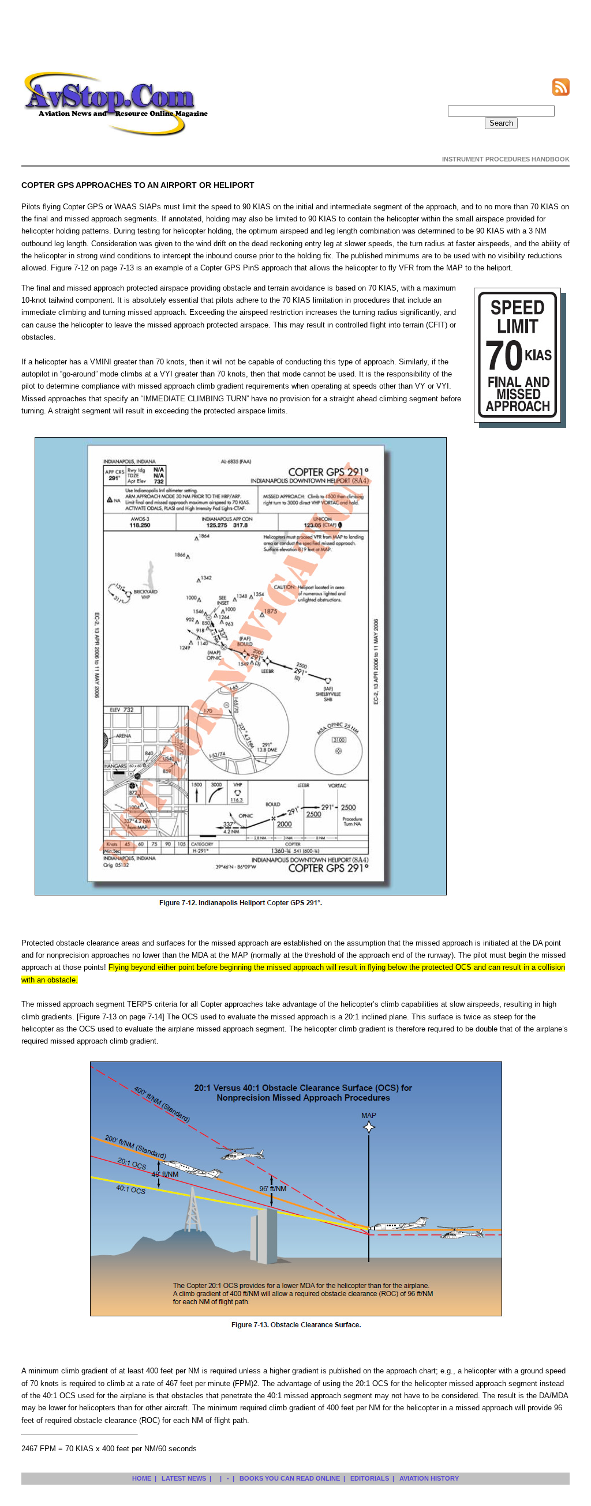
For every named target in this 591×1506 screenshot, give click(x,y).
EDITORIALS (369, 1478)
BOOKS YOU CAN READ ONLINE (290, 1478)
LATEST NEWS (184, 1478)
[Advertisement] (295, 31)
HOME (141, 1478)
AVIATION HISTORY (429, 1478)
